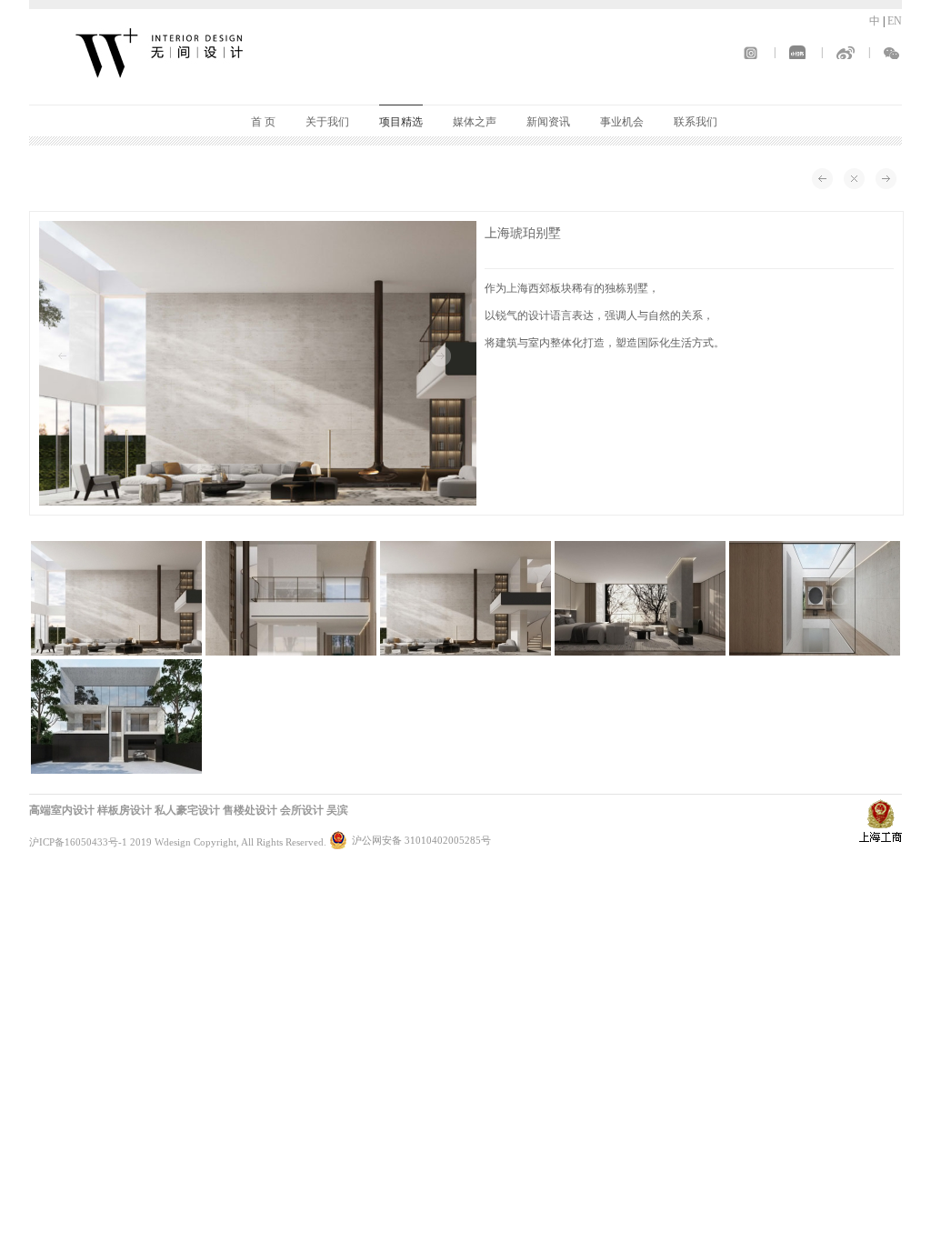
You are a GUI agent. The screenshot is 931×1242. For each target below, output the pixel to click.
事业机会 (622, 121)
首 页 (263, 121)
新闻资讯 (548, 121)
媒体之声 (474, 121)
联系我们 (695, 121)
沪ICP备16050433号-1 (78, 841)
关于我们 (327, 121)
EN (894, 21)
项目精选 (401, 121)
